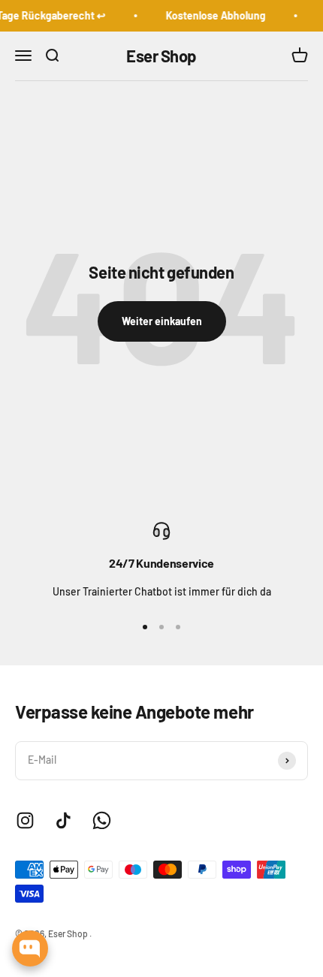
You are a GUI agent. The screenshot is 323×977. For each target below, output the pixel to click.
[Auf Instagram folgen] (25, 820)
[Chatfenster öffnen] (30, 948)
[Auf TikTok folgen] (63, 820)
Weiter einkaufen (162, 321)
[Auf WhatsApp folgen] (102, 820)
